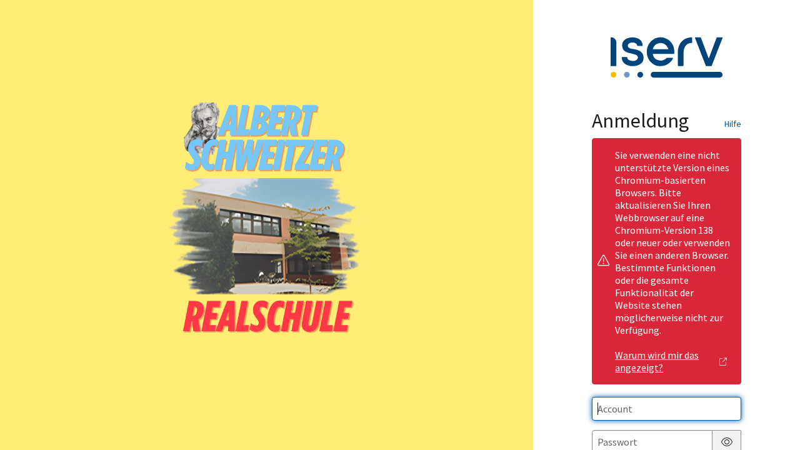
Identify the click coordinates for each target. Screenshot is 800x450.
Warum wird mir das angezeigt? (657, 361)
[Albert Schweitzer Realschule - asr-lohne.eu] (267, 225)
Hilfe (732, 123)
